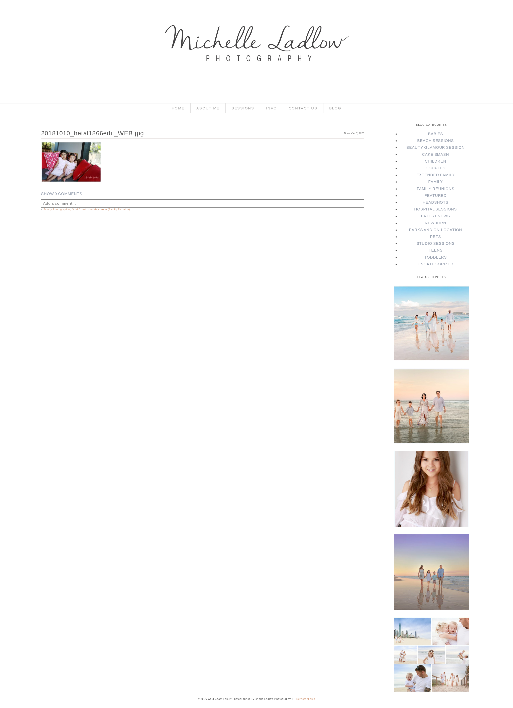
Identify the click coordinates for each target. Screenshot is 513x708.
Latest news (435, 216)
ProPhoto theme (305, 699)
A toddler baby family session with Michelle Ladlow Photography (431, 631)
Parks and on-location (435, 230)
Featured (435, 195)
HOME (178, 108)
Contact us (303, 108)
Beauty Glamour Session (435, 147)
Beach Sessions (435, 141)
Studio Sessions (436, 243)
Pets (435, 237)
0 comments (61, 194)
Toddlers (435, 257)
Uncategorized (435, 264)
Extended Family (435, 175)
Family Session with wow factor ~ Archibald (431, 380)
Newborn (435, 223)
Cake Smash (435, 154)
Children (435, 161)
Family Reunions (435, 189)
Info (271, 108)
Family (435, 182)
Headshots (436, 202)
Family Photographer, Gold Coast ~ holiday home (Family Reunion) (86, 209)
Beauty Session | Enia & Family (431, 297)
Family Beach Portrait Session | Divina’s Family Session (431, 548)
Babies (435, 134)
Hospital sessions (435, 209)
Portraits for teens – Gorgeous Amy (431, 463)
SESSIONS (242, 108)
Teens (436, 250)
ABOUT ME (208, 108)
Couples (436, 168)
